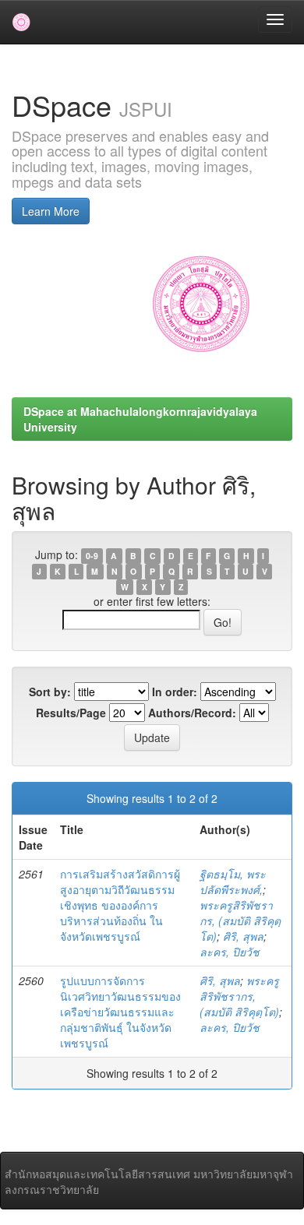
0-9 (92, 555)
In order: (174, 691)
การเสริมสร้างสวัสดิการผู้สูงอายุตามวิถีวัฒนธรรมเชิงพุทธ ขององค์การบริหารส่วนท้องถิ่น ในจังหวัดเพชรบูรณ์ (120, 905)
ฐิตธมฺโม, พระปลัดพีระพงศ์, (233, 881)
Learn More (51, 211)
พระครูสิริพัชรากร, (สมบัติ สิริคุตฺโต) (240, 920)
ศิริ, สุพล (243, 936)
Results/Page (71, 712)
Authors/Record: (192, 712)
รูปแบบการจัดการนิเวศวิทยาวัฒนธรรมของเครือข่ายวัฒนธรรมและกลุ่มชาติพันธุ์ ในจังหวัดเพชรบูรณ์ (120, 1012)
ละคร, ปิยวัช (230, 951)
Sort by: (50, 691)
